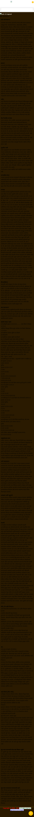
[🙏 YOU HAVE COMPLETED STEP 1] (31, 3)
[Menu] (2, 4)
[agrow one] (16, 3)
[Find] (31, 10)
